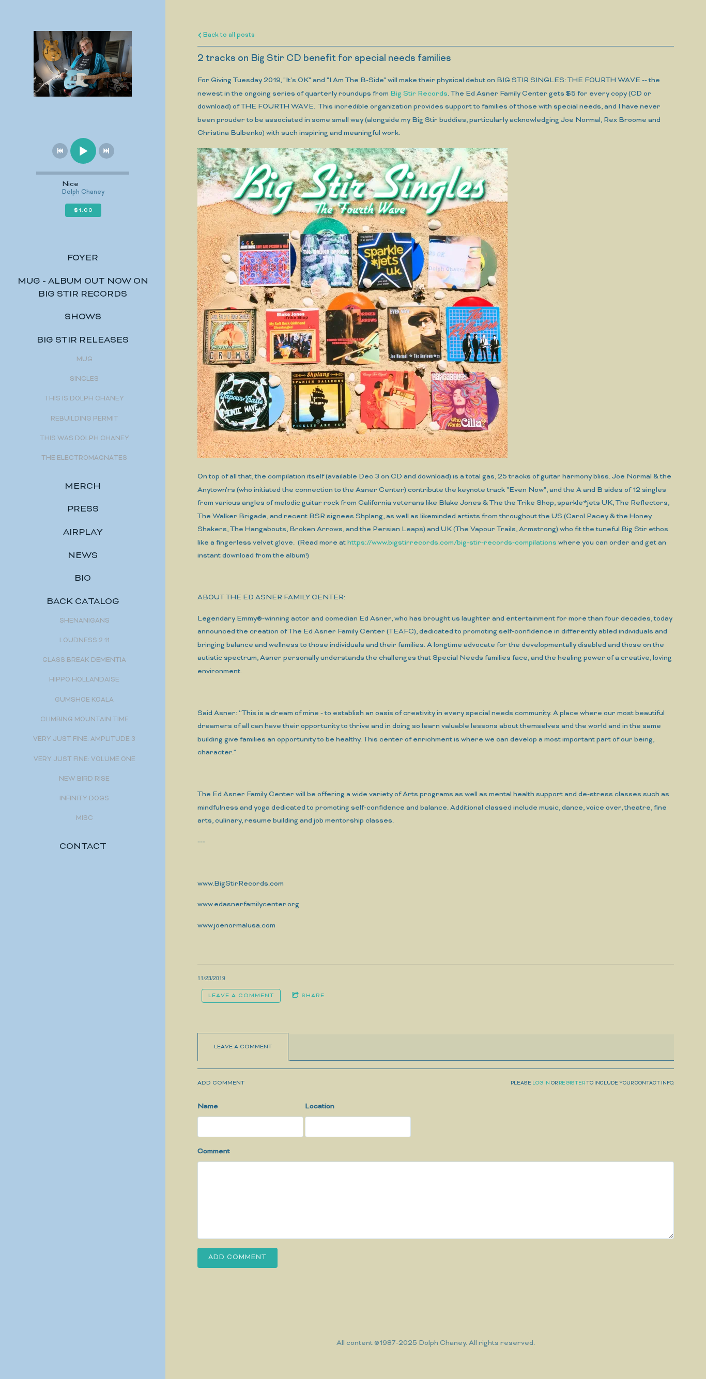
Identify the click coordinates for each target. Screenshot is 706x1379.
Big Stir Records (419, 93)
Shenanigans (84, 621)
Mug (84, 359)
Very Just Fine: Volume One (84, 759)
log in (541, 1083)
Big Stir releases (83, 340)
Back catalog (83, 602)
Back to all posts (228, 35)
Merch (83, 486)
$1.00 (83, 210)
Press (83, 509)
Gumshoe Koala (84, 700)
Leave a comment (241, 995)
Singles (84, 379)
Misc (84, 818)
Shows (83, 317)
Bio (82, 578)
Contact (82, 847)
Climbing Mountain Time (84, 720)
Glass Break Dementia (84, 660)
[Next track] (106, 151)
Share (313, 995)
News (83, 556)
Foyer (82, 258)
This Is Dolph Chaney (84, 399)
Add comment (237, 1257)
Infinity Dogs (84, 799)
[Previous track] (60, 151)
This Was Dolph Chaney (84, 439)
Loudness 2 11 (84, 641)
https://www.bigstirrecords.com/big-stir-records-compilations (452, 542)
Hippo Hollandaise (84, 680)
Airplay (83, 532)
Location (319, 1106)
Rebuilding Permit (84, 419)
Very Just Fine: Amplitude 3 (84, 739)
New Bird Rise (84, 779)
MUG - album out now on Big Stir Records (83, 288)
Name (207, 1106)
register (572, 1083)
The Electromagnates (84, 458)
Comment (213, 1151)
